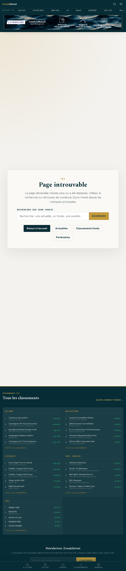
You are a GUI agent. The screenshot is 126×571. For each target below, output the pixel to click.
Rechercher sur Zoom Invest (35, 210)
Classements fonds (87, 228)
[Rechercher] (114, 4)
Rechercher (99, 216)
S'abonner (86, 560)
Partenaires (63, 237)
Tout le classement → (17, 448)
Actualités (61, 228)
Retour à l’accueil (37, 228)
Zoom (9, 4)
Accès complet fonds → (109, 400)
